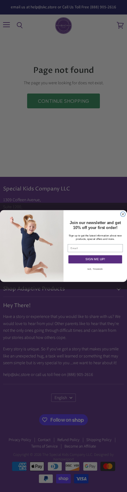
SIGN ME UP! (95, 259)
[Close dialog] (123, 214)
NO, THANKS (95, 269)
